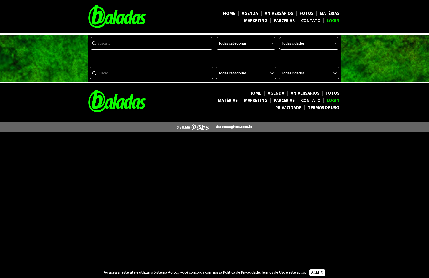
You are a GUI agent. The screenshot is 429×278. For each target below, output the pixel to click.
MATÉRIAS (329, 14)
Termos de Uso (273, 273)
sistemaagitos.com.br (233, 127)
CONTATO (311, 21)
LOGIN (333, 21)
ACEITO (317, 273)
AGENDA (250, 14)
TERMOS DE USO (323, 108)
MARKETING (255, 21)
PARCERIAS (284, 21)
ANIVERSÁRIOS (279, 14)
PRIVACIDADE (288, 108)
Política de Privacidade (241, 273)
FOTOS (306, 14)
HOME (229, 14)
